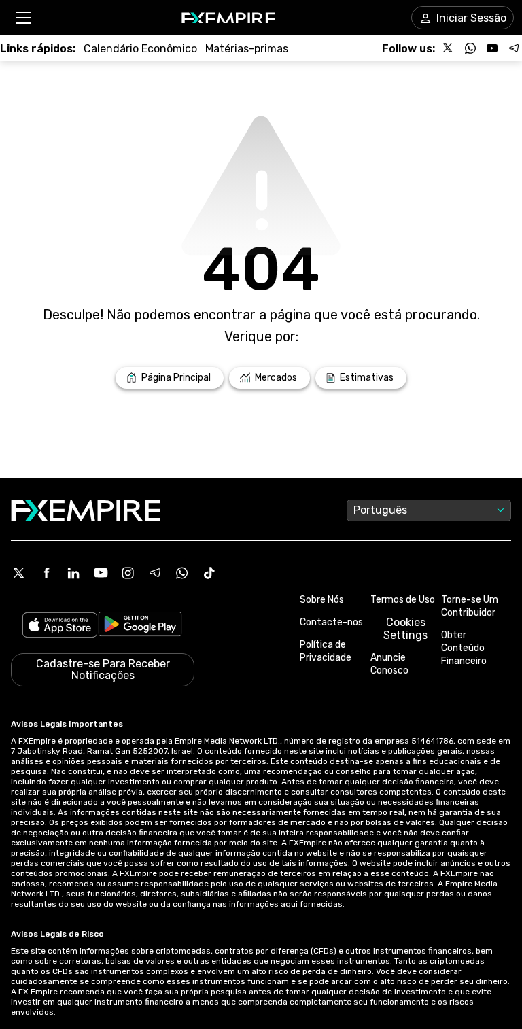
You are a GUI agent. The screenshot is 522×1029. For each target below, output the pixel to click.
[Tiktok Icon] (209, 573)
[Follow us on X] (448, 48)
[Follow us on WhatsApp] (470, 48)
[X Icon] (19, 573)
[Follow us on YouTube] (492, 48)
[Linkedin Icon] (73, 573)
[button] (22, 18)
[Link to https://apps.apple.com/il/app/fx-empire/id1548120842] (59, 626)
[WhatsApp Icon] (182, 573)
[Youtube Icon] (100, 573)
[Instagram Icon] (128, 573)
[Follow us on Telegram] (514, 48)
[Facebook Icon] (46, 573)
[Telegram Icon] (155, 573)
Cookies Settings (405, 629)
